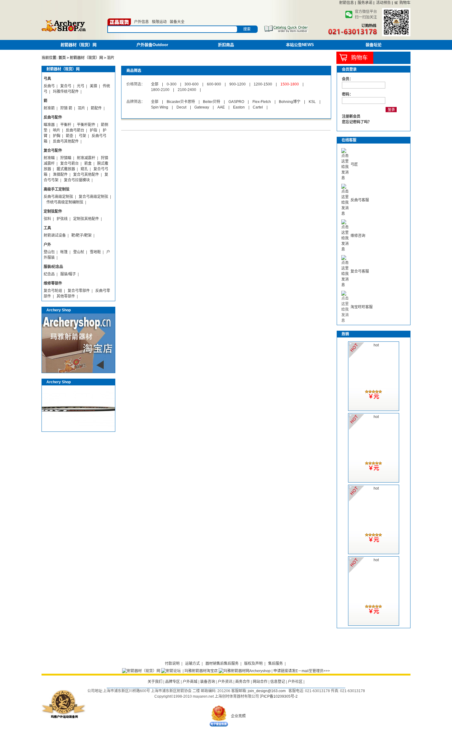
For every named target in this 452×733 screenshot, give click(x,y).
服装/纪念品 (53, 267)
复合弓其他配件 (86, 174)
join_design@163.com (267, 691)
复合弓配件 (53, 150)
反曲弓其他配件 (66, 141)
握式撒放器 (66, 169)
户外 (47, 244)
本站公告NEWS (300, 44)
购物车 (404, 3)
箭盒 (88, 163)
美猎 (93, 86)
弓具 (47, 79)
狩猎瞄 (65, 158)
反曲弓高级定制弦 (58, 197)
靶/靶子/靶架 (81, 235)
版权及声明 (253, 663)
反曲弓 (49, 86)
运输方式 (192, 663)
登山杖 (78, 252)
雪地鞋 (95, 252)
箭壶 (69, 136)
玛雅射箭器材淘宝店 (201, 671)
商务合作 (242, 682)
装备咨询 (207, 682)
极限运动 (159, 22)
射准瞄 (49, 158)
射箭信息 (346, 3)
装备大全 (177, 22)
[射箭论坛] (171, 671)
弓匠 (354, 164)
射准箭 (49, 108)
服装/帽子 (68, 274)
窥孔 (84, 169)
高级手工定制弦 (56, 189)
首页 (62, 58)
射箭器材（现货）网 (79, 44)
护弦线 (62, 219)
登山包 (49, 252)
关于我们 (155, 682)
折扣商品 (226, 44)
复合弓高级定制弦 (93, 197)
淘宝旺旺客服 (362, 307)
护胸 (56, 136)
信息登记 (277, 682)
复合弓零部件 (79, 291)
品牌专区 (172, 682)
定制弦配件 (53, 211)
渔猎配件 (60, 174)
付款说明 (172, 663)
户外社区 (295, 682)
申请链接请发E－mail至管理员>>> (301, 671)
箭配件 (96, 108)
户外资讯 (225, 682)
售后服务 (275, 663)
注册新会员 (351, 116)
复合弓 (65, 86)
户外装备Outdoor (152, 44)
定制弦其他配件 (86, 219)
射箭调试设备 (55, 235)
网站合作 (260, 682)
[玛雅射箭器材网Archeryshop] (245, 671)
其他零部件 (66, 296)
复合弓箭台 (69, 163)
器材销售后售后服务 (222, 663)
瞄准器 (49, 125)
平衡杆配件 (86, 125)
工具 (47, 228)
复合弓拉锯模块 (77, 180)
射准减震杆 (86, 158)
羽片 (81, 108)
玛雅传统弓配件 (66, 91)
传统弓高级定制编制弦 (64, 202)
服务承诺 (365, 3)
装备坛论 (374, 44)
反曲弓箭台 (75, 130)
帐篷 (64, 252)
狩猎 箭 (66, 108)
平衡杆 (65, 125)
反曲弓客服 (360, 200)
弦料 (47, 219)
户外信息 (141, 22)
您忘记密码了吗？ (356, 122)
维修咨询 (358, 236)
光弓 (80, 86)
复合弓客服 (360, 271)
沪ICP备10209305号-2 (279, 696)
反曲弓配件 (53, 117)
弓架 (82, 136)
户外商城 (190, 682)
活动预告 (383, 3)
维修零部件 (53, 283)
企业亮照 (238, 716)
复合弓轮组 (53, 291)
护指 (93, 130)
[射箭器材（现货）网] (141, 671)
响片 (56, 130)
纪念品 (49, 274)
